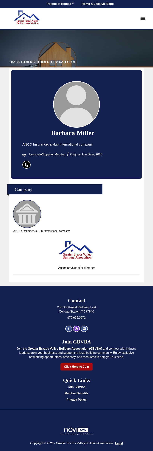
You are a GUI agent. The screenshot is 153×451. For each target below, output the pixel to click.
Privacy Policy (76, 399)
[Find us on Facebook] (68, 329)
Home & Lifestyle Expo (98, 3)
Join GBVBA (76, 387)
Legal (119, 443)
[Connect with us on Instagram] (76, 329)
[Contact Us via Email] (84, 329)
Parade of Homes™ (60, 3)
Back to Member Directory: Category (43, 62)
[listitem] (27, 163)
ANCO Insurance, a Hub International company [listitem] (41, 230)
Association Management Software (76, 434)
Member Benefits (76, 393)
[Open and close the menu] (100, 19)
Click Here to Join (76, 366)
